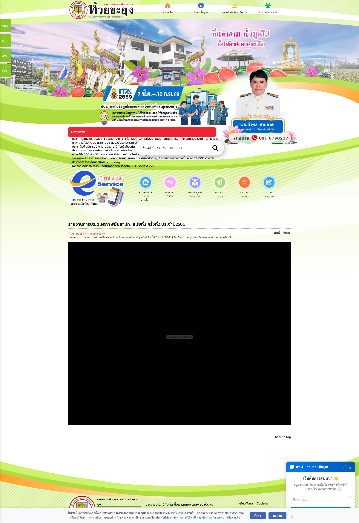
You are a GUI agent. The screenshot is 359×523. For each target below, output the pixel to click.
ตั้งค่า (257, 515)
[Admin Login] (339, 489)
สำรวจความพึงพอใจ (170, 194)
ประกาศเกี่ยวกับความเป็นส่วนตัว (221, 517)
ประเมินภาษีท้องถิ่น (219, 194)
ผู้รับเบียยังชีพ (195, 194)
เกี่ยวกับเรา (246, 503)
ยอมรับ (277, 515)
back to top (283, 437)
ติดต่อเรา (261, 503)
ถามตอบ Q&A (146, 194)
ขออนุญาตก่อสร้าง (269, 194)
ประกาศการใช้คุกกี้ (184, 517)
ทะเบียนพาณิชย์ (244, 194)
